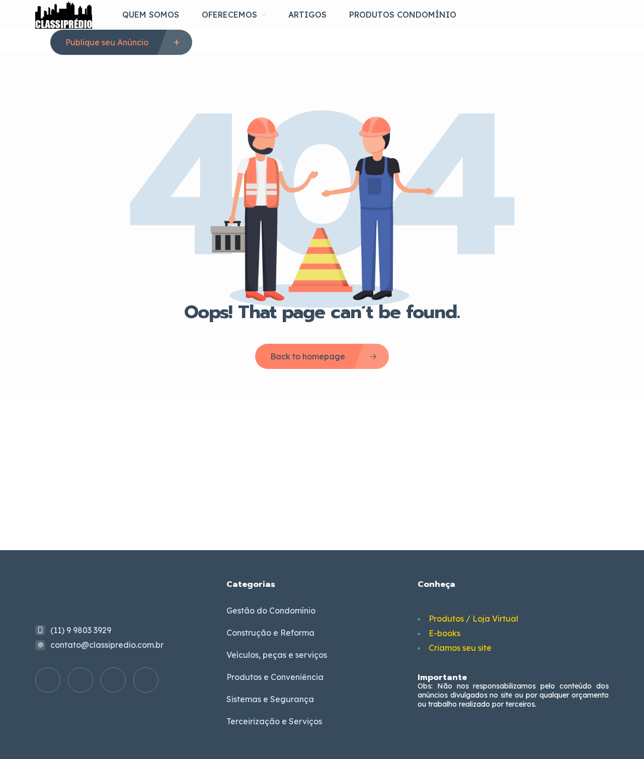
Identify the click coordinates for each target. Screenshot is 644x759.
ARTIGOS (307, 15)
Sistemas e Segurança (270, 699)
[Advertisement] (322, 474)
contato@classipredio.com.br (107, 645)
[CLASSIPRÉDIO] (63, 15)
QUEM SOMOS (150, 15)
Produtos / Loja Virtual (473, 619)
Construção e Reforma (270, 633)
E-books (444, 633)
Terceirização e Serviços (274, 721)
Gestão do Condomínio (270, 610)
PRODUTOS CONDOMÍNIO (402, 15)
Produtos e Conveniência (275, 677)
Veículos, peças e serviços (276, 655)
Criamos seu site (460, 648)
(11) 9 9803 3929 (80, 630)
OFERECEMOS (229, 15)
